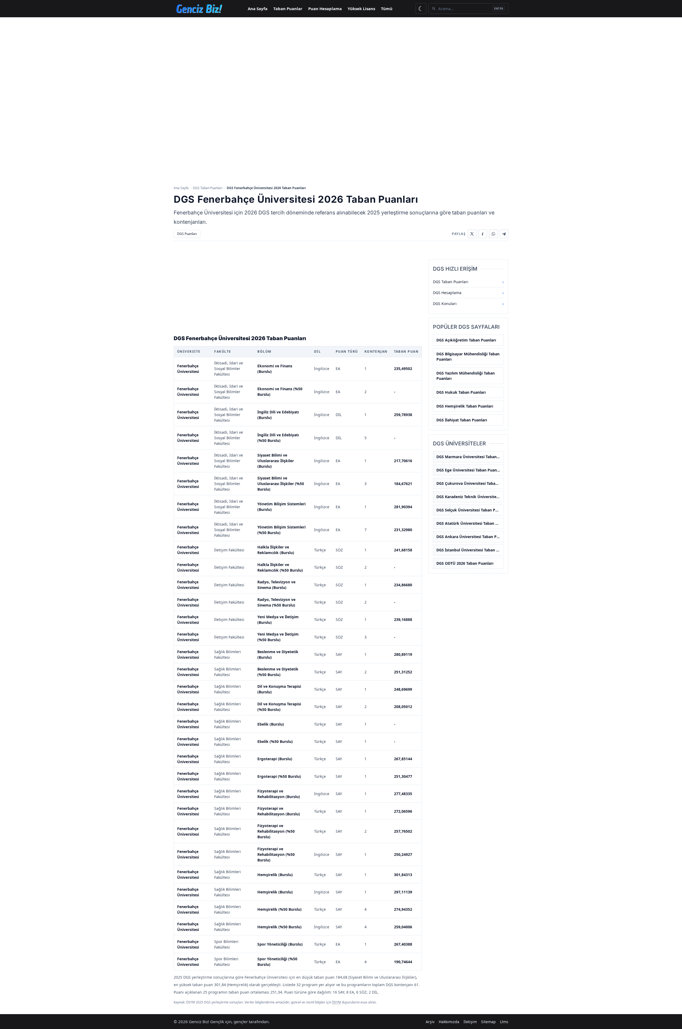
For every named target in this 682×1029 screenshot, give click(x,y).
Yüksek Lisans (361, 8)
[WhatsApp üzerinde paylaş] (493, 234)
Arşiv (430, 1021)
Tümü (386, 8)
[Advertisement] (341, 57)
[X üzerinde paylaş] (472, 234)
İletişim (470, 1021)
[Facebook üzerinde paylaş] (482, 234)
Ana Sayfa (257, 8)
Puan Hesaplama (325, 8)
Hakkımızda (449, 1021)
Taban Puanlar (287, 8)
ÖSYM (336, 1002)
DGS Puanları (187, 233)
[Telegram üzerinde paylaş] (504, 234)
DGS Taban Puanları (207, 188)
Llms (504, 1021)
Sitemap (488, 1021)
